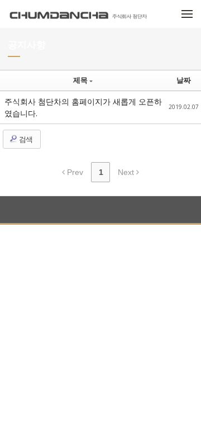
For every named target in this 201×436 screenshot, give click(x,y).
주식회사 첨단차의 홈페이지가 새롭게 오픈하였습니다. (83, 107)
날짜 (183, 80)
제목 (80, 80)
